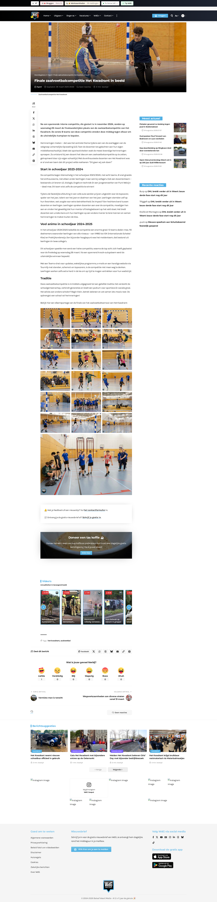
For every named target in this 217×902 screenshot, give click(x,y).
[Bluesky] (182, 837)
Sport (39, 87)
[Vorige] (43, 607)
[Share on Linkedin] (34, 131)
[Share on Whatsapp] (34, 124)
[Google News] (165, 837)
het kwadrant (54, 641)
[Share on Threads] (34, 137)
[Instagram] (170, 837)
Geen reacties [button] (121, 712)
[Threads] (178, 837)
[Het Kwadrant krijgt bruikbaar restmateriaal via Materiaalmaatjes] (167, 741)
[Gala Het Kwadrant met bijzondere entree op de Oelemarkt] (88, 741)
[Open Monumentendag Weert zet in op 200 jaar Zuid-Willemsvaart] (180, 163)
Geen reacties (85, 87)
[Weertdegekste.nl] (35, 15)
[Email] (34, 149)
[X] (156, 837)
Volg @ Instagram (89, 791)
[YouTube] (161, 837)
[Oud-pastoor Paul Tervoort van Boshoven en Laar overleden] (180, 139)
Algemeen (36, 751)
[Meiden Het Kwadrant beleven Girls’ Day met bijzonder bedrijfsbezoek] (128, 741)
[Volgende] (128, 607)
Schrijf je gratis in (91, 517)
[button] (117, 15)
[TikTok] (153, 843)
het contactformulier (94, 510)
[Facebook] (153, 837)
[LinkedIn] (174, 837)
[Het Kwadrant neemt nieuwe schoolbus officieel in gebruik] (49, 741)
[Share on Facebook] (34, 112)
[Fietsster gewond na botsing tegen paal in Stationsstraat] (180, 127)
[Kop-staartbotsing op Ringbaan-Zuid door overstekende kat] (180, 151)
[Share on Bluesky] (34, 143)
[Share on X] (34, 118)
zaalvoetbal (66, 641)
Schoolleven (77, 751)
